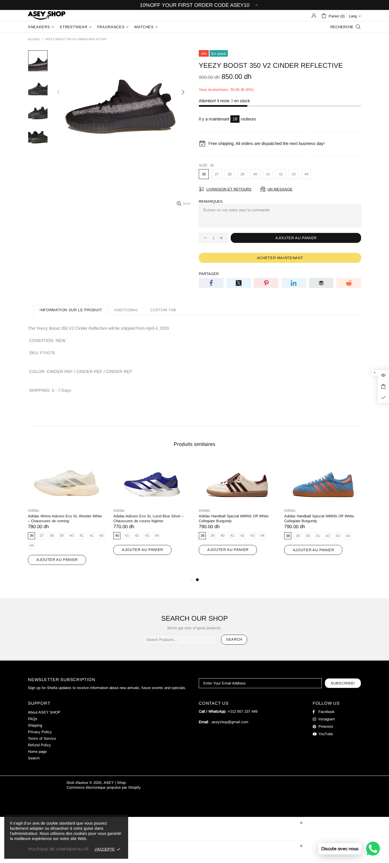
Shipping (35, 725)
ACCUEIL (34, 39)
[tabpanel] (237, 512)
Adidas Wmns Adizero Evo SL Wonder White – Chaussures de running (65, 518)
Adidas (33, 510)
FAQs (32, 719)
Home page (37, 751)
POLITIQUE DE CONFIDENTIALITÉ (58, 849)
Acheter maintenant (280, 258)
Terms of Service (42, 738)
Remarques (211, 201)
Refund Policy (39, 745)
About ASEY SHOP (44, 712)
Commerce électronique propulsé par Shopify (104, 787)
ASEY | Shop (46, 15)
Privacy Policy (40, 732)
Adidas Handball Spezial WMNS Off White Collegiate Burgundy (234, 518)
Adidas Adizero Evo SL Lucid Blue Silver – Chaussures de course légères (148, 518)
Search (234, 639)
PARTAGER (209, 274)
